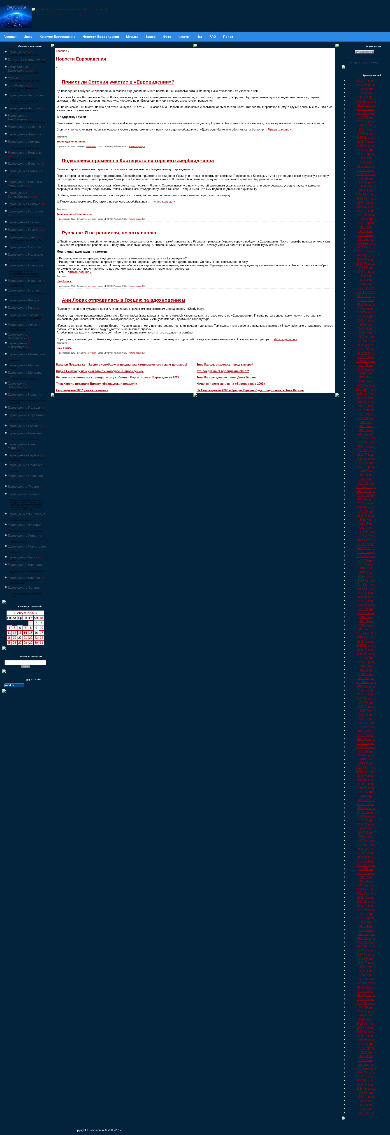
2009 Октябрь (366, 345)
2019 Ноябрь (365, 804)
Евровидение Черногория (27, 546)
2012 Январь (365, 454)
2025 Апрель (366, 1048)
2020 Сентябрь (366, 844)
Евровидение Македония (26, 354)
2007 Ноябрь (365, 251)
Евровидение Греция (23, 222)
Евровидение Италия (23, 290)
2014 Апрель (366, 564)
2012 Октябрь (366, 491)
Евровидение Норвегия (25, 394)
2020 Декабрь (366, 857)
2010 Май (366, 373)
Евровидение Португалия (26, 415)
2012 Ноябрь (365, 495)
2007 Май (366, 227)
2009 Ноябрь (365, 349)
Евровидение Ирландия (25, 254)
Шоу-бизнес (16, 85)
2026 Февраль (366, 1088)
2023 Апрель (366, 962)
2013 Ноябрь (365, 544)
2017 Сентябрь (366, 727)
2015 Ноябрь (365, 641)
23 (36, 637)
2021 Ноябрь (365, 897)
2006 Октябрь (366, 198)
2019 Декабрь (366, 808)
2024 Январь (365, 999)
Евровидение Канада (23, 300)
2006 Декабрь (366, 206)
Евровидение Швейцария (26, 564)
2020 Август (366, 840)
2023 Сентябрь (366, 983)
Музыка (13, 78)
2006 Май (366, 186)
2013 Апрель (366, 515)
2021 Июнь (366, 881)
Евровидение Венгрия (24, 204)
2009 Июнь (366, 328)
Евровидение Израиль (24, 247)
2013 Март (366, 511)
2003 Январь (365, 80)
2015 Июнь (366, 621)
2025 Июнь (366, 1056)
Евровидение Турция (23, 486)
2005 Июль (365, 162)
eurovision (91, 146)
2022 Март (366, 914)
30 (36, 642)
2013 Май (366, 519)
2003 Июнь (366, 97)
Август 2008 (25, 613)
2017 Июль (365, 718)
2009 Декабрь (366, 353)
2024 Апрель (366, 1011)
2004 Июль (365, 129)
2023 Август (366, 979)
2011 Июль (366, 430)
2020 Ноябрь (365, 853)
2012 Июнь (366, 475)
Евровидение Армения (25, 141)
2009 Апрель (366, 320)
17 (41, 632)
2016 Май (366, 666)
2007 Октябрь (366, 247)
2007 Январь (365, 210)
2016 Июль (365, 674)
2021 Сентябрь (366, 889)
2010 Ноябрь (365, 397)
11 (9, 632)
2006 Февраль (366, 174)
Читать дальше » (280, 129)
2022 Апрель (366, 918)
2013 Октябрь (366, 540)
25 (9, 642)
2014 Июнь (366, 572)
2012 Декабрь (366, 499)
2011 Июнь (366, 426)
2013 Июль (365, 527)
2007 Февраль (366, 215)
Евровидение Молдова (25, 372)
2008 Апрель (366, 271)
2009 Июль (365, 332)
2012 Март (366, 462)
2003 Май (366, 93)
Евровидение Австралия (26, 95)
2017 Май (366, 710)
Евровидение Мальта (23, 365)
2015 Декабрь (366, 645)
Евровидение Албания (24, 126)
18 (9, 637)
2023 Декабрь (366, 995)
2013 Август (366, 532)
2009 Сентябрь (366, 341)
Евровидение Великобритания (20, 194)
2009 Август (366, 336)
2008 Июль (365, 284)
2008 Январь (365, 259)
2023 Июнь (366, 970)
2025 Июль (365, 1060)
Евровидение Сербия (23, 455)
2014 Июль (365, 576)
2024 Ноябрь (365, 1027)
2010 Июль (365, 381)
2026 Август (366, 1113)
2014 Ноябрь (365, 592)
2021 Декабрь (366, 901)
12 (14, 632)
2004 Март (366, 117)
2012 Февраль (366, 458)
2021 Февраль (366, 865)
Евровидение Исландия (25, 265)
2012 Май (366, 471)
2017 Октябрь (366, 731)
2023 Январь (365, 950)
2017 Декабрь (366, 739)
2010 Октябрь (366, 393)
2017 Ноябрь (365, 735)
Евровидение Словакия (25, 465)
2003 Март (366, 89)
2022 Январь (365, 905)
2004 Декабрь (366, 137)
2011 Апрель (365, 418)
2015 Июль (365, 625)
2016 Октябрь (366, 686)
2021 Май (366, 877)
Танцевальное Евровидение (18, 68)
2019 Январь (365, 783)
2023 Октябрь (366, 987)
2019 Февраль (366, 788)
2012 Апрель (366, 466)
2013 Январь (365, 503)
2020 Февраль (366, 816)
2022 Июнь (366, 926)
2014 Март (366, 560)
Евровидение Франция (25, 525)
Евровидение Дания (22, 237)
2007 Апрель (366, 223)
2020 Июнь (366, 832)
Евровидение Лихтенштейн (17, 336)
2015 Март (366, 609)
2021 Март (366, 869)
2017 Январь (365, 694)
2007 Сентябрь (366, 243)
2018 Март (366, 751)
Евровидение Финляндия (26, 514)
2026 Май (366, 1100)
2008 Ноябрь (365, 300)
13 (19, 632)
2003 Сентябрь (366, 101)
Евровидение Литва (22, 324)
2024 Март (366, 1007)
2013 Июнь (366, 523)
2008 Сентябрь (366, 292)
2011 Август (366, 434)
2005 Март (366, 149)
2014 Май (366, 568)
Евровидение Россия (23, 426)
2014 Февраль (366, 556)
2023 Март (366, 958)
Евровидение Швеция (24, 578)
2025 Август (366, 1064)
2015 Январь (365, 601)
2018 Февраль (366, 747)
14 (25, 632)
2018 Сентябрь (366, 767)
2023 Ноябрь (365, 991)
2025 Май (366, 1052)
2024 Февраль (366, 1003)
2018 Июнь (366, 763)
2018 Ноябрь (365, 775)
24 (41, 637)
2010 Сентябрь (366, 389)
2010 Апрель (366, 369)
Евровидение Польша (24, 407)
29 (30, 642)
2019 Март (366, 792)
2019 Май (366, 796)
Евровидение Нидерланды (17, 385)
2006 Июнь (366, 190)
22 (30, 637)
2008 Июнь (366, 280)
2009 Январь (365, 308)
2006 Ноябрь (365, 202)
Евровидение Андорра (24, 134)
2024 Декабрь (366, 1031)
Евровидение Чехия (22, 557)
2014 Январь (365, 552)
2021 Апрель (366, 873)
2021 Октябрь (366, 893)
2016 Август (366, 678)
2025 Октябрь (366, 1072)
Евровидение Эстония (24, 587)
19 (14, 637)
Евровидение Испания (24, 280)
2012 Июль (365, 479)
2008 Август (366, 288)
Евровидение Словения (25, 476)
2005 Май (366, 158)
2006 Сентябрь (366, 194)
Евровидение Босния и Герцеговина (25, 183)
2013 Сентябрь (366, 536)
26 (14, 642)
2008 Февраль (366, 263)
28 (25, 642)
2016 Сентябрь (366, 682)
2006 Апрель (366, 182)
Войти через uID (365, 52)
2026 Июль (365, 1109)
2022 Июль (365, 930)
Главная (61, 51)
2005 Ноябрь (365, 170)
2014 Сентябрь (366, 584)
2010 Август (366, 385)
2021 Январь (365, 861)
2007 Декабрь (366, 255)
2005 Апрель (366, 154)
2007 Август (366, 239)
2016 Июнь (366, 670)
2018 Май (366, 759)
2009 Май (366, 324)
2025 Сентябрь (366, 1068)
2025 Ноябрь (365, 1076)
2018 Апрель (366, 755)
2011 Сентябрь (366, 438)
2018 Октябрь (366, 771)
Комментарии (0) (137, 146)
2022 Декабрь (366, 946)
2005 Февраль (366, 145)
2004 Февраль (366, 113)
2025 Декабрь (366, 1080)
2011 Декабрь (366, 450)
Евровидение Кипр (21, 307)
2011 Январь (366, 406)
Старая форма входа (364, 62)
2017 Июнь (366, 714)
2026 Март (366, 1092)
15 (30, 632)
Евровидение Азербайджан (18, 117)
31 (41, 642)
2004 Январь (365, 109)
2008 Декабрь (366, 304)
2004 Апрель (366, 121)
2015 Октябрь (366, 637)
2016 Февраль (366, 653)
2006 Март (366, 178)
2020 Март (366, 820)
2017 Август (366, 723)
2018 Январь (365, 743)
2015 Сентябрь (366, 633)
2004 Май (366, 125)
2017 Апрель (366, 706)
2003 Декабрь (366, 105)
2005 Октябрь (366, 166)
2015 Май (366, 617)
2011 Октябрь (366, 442)
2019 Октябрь (366, 800)
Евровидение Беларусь (25, 152)
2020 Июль (365, 836)
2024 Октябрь (366, 1023)
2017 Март (366, 702)
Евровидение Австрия (24, 108)
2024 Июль (365, 1019)
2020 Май (366, 828)
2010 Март (366, 365)
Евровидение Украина (24, 494)
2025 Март (366, 1044)
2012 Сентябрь (366, 487)
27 (19, 642)
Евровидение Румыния (25, 433)
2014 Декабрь (366, 597)
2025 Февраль (366, 1040)
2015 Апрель (366, 613)
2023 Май (366, 966)
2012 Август (366, 483)
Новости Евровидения (81, 58)
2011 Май (366, 422)
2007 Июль (365, 235)
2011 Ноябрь (366, 446)
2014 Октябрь (366, 588)
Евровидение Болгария (25, 171)
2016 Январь (365, 649)
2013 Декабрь (366, 548)
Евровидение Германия (25, 211)
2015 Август (366, 629)
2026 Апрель (366, 1096)
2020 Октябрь (366, 849)
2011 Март (366, 414)
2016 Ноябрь (365, 690)
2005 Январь (365, 141)
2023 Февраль (366, 954)
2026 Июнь (366, 1105)
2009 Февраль (366, 312)
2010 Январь (365, 357)
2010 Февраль (366, 361)
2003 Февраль (366, 84)
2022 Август (366, 934)
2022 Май (366, 922)
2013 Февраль (366, 507)
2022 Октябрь (366, 938)
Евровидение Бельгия (24, 163)
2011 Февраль (365, 410)
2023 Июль (365, 975)
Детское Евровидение (24, 59)
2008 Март (366, 267)
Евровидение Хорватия (25, 535)
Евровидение (17, 52)
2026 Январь (365, 1084)
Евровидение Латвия (23, 315)
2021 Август (366, 885)
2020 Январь (365, 812)
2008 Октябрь (366, 296)
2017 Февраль (366, 698)
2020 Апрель (366, 824)
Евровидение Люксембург (17, 345)
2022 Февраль (366, 909)
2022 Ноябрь (365, 942)
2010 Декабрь (366, 401)
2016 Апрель (366, 662)
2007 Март (366, 219)
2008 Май (366, 275)
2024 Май (366, 1015)
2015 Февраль (366, 605)
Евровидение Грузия (23, 229)
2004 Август (366, 133)
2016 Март (366, 658)
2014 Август (366, 580)
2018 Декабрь (366, 779)
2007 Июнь (366, 231)
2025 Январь (365, 1035)
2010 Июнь (366, 377)
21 (25, 637)
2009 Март (366, 316)
